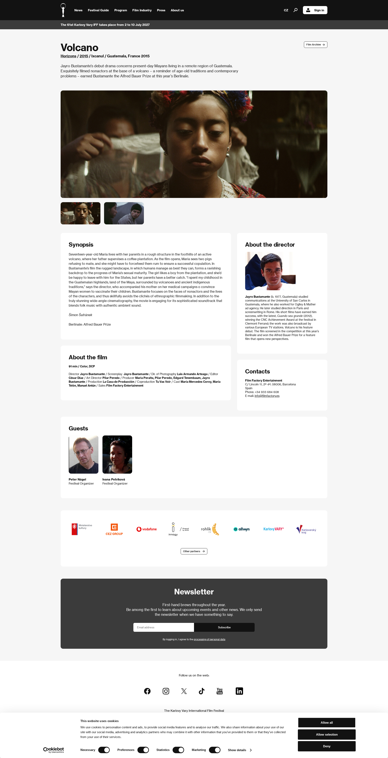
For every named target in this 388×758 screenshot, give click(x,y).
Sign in (319, 10)
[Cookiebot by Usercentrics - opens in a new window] (53, 750)
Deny (326, 746)
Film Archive (313, 44)
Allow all (327, 722)
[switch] (143, 750)
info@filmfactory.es (267, 395)
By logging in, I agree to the (194, 639)
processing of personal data (209, 639)
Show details (237, 750)
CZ (286, 10)
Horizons (68, 56)
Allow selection (327, 734)
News (78, 10)
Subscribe (224, 627)
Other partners (191, 551)
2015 (84, 56)
